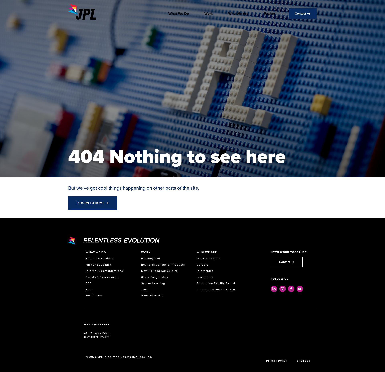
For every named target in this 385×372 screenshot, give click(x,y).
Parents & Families (99, 258)
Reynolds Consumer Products (163, 264)
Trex (144, 289)
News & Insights (208, 258)
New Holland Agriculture (159, 270)
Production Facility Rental (216, 283)
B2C (89, 289)
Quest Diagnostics (154, 277)
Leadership (205, 277)
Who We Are (238, 13)
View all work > (152, 295)
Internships (205, 270)
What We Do (178, 13)
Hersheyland (150, 258)
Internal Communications (104, 270)
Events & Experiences (102, 277)
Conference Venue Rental (216, 289)
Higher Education (99, 264)
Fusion (269, 13)
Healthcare (94, 295)
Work (208, 13)
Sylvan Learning (153, 283)
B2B (89, 283)
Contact (300, 13)
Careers (203, 264)
